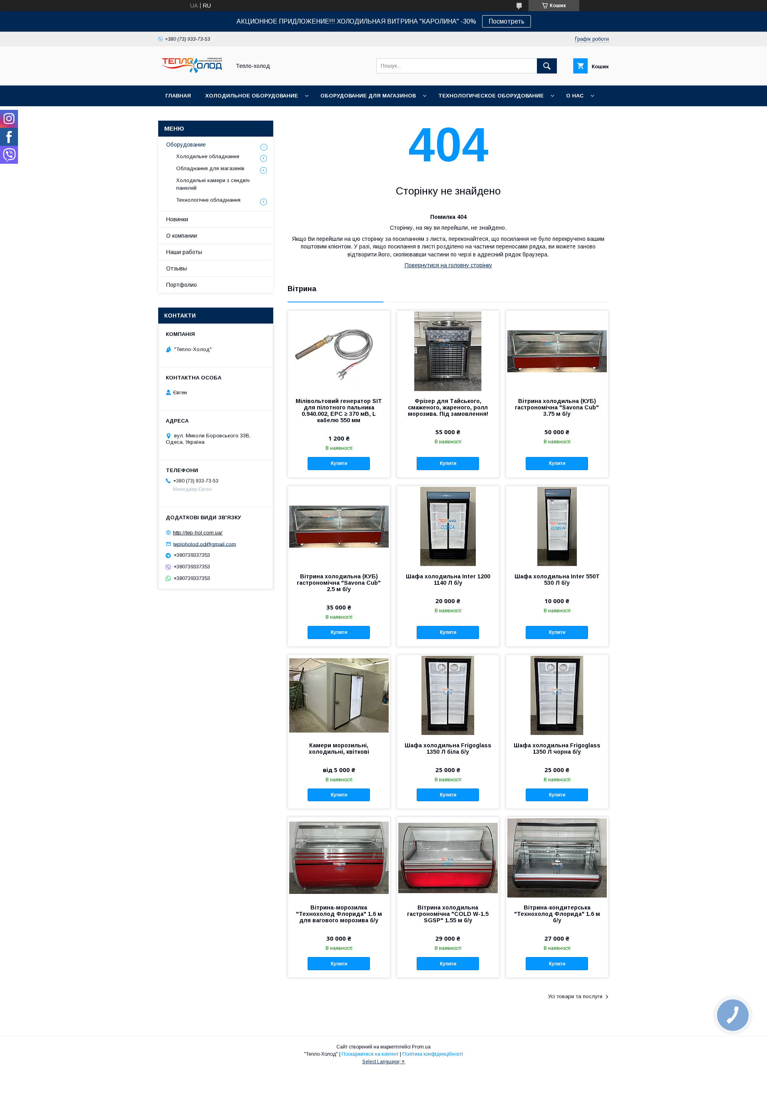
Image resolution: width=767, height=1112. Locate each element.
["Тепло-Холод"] (192, 75)
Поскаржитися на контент (370, 1054)
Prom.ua (421, 1047)
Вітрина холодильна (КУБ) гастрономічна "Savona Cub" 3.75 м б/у (557, 407)
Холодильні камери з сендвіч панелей (213, 184)
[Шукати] (547, 65)
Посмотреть (507, 21)
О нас (575, 96)
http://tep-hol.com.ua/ (198, 533)
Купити (339, 463)
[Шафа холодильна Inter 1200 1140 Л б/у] (448, 526)
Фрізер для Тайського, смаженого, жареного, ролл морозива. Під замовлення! (448, 407)
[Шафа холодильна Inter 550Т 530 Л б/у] (557, 526)
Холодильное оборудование (251, 96)
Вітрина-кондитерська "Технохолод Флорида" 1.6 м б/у (557, 913)
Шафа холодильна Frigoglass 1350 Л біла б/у (448, 748)
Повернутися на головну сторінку (448, 265)
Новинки (177, 219)
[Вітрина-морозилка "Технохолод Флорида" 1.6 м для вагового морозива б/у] (339, 857)
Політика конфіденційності (432, 1054)
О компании (181, 235)
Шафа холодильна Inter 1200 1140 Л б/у (448, 579)
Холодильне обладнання (207, 156)
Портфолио (181, 285)
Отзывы (176, 268)
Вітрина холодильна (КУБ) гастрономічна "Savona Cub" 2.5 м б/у (339, 582)
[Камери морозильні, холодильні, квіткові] (339, 695)
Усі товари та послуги (575, 996)
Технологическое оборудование (491, 96)
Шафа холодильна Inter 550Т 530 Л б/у (557, 579)
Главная (178, 96)
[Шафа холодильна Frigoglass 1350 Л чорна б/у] (557, 695)
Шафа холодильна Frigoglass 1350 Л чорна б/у (557, 748)
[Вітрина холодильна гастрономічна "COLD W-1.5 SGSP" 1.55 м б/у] (448, 857)
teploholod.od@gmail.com (204, 544)
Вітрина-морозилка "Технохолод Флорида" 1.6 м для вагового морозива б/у (339, 913)
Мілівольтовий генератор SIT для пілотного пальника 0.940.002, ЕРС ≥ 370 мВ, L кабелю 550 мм (339, 410)
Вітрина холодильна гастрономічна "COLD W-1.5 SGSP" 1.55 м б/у (448, 913)
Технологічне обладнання (208, 200)
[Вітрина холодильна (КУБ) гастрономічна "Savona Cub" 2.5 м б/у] (339, 526)
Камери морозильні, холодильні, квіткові (339, 748)
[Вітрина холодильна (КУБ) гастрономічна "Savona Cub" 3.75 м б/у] (557, 351)
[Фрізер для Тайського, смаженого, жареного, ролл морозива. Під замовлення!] (448, 351)
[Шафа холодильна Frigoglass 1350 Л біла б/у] (448, 695)
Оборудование (186, 144)
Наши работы (184, 252)
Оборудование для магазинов (368, 96)
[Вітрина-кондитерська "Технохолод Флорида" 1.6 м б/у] (557, 857)
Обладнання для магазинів (210, 168)
